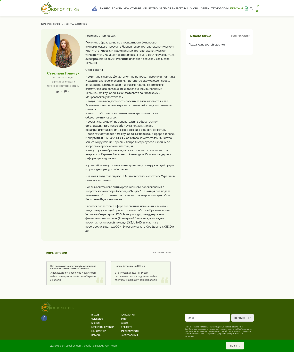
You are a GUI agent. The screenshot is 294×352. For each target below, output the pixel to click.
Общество (150, 8)
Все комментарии (161, 252)
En (257, 10)
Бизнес (105, 8)
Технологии (219, 8)
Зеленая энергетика (173, 8)
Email (190, 317)
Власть (117, 8)
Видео (124, 323)
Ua (257, 6)
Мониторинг (132, 8)
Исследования (129, 335)
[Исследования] (246, 8)
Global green (199, 8)
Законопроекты (130, 331)
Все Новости (240, 36)
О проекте (126, 327)
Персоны (236, 8)
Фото (124, 319)
